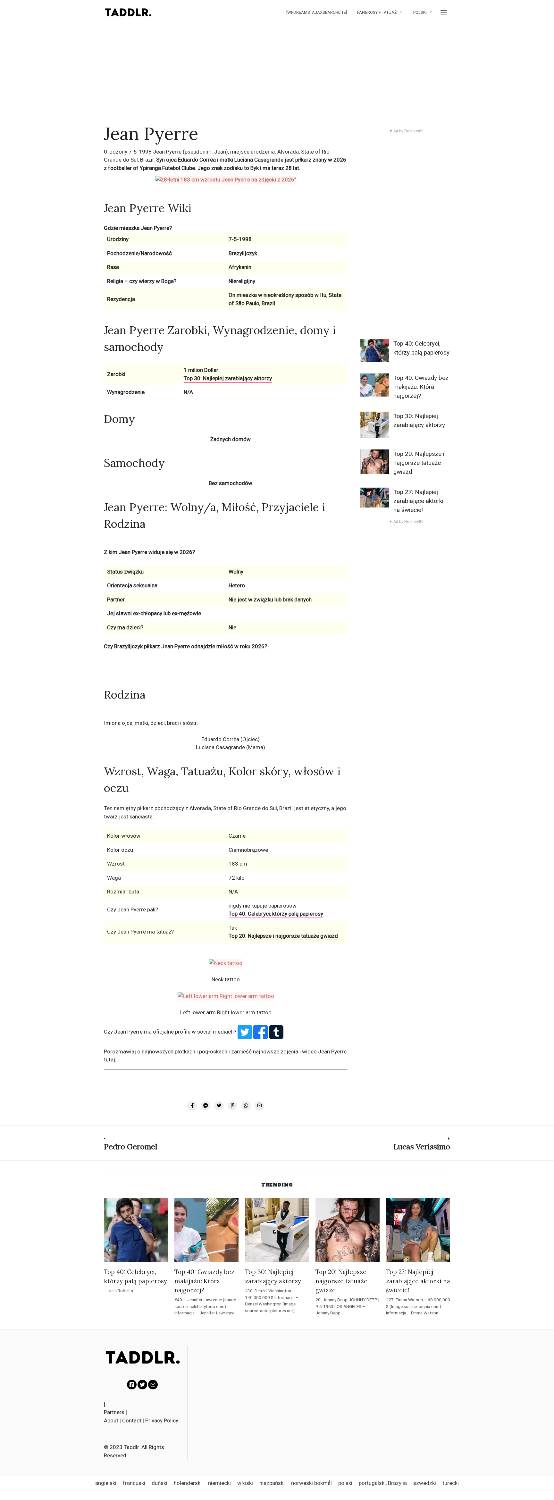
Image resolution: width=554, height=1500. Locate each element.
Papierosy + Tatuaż (377, 12)
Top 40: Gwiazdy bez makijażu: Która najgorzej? (421, 386)
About (111, 1420)
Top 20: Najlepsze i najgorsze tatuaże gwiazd (283, 936)
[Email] (153, 1384)
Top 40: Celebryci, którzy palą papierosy (276, 913)
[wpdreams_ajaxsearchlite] (316, 12)
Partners (114, 1412)
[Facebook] (132, 1384)
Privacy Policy (161, 1420)
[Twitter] (142, 1384)
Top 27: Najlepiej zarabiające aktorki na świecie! (418, 501)
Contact (131, 1420)
